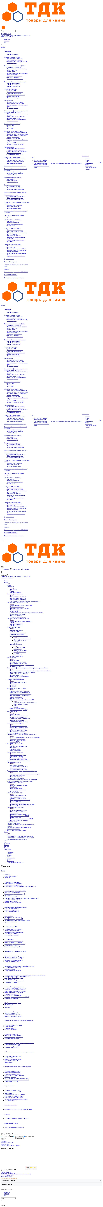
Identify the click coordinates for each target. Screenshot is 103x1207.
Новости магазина (7, 1136)
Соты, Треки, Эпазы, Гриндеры (14, 978)
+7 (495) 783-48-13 (6, 34)
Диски (7, 877)
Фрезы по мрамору (10, 1029)
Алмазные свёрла (15, 714)
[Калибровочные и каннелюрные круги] (17, 164)
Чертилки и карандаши (11, 1013)
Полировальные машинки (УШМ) (14, 1096)
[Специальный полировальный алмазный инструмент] (17, 167)
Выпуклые (8, 1007)
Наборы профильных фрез (12, 961)
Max (5, 42)
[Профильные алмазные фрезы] (17, 156)
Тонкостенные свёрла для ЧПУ (13, 946)
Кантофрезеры (9, 1093)
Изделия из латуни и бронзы (13, 1014)
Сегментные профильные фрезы (14, 957)
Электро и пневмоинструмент (18, 810)
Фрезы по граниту (10, 1028)
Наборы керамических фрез (13, 970)
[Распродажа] (17, 50)
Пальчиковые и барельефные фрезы (15, 991)
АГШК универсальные (12, 911)
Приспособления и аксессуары (18, 785)
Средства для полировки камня (22, 639)
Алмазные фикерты (10, 979)
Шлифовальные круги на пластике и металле (18, 976)
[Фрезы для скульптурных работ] (17, 176)
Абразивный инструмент (17, 765)
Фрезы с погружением (11, 998)
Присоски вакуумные (11, 1060)
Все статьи (4, 1141)
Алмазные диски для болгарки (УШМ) (21, 605)
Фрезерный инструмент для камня (19, 691)
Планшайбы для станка (11, 982)
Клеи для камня (14, 660)
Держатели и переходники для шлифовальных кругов (25, 774)
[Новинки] (17, 267)
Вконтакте (7, 39)
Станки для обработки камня (18, 795)
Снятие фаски (9, 1062)
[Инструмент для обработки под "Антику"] (17, 190)
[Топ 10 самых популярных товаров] (17, 276)
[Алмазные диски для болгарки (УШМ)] (17, 64)
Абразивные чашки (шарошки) (13, 1035)
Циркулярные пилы (10, 1100)
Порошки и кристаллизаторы (13, 929)
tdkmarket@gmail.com (6, 1176)
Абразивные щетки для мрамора (14, 1037)
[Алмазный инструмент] (17, 260)
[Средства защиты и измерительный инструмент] (17, 214)
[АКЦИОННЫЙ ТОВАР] (17, 273)
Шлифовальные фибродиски (13, 1038)
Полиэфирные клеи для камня (14, 919)
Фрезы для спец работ (11, 994)
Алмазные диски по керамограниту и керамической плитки (22, 898)
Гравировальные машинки (13, 1091)
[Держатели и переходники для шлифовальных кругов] (17, 201)
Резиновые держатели (11, 1047)
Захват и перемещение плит (13, 1059)
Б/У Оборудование (10, 1077)
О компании (10, 852)
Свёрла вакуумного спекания (13, 942)
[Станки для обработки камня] (17, 227)
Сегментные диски (11, 896)
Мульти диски (9, 895)
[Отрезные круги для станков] (17, 55)
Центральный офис (8, 1180)
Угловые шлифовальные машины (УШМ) (16, 1099)
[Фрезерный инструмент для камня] (17, 129)
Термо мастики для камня (12, 930)
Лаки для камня (9, 927)
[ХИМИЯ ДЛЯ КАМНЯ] (17, 87)
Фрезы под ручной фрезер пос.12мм (15, 988)
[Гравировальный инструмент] (17, 183)
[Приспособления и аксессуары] (17, 218)
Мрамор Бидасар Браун (7, 1142)
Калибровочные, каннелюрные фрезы (15, 989)
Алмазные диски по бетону (13, 899)
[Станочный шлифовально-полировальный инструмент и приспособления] (17, 109)
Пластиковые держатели (12, 1046)
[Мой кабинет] (1, 45)
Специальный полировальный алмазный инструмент (25, 737)
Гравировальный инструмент (18, 755)
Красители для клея (10, 921)
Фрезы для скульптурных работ (19, 746)
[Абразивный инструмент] (17, 193)
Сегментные (9, 1004)
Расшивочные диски (11, 901)
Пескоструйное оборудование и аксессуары (17, 1078)
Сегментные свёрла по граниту (14, 941)
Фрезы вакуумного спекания (13, 958)
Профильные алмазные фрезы (18, 726)
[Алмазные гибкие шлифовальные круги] (17, 80)
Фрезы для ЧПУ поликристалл (13, 995)
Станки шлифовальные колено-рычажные (17, 1080)
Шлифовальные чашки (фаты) (18, 682)
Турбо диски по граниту (12, 892)
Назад (8, 583)
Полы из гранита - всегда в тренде (10, 1145)
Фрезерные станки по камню (13, 1074)
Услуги (9, 834)
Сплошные (8, 1006)
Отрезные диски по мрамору (13, 885)
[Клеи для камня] (17, 99)
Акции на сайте (29, 1136)
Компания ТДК (5, 1144)
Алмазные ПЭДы (10, 969)
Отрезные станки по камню (13, 1072)
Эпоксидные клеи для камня (13, 917)
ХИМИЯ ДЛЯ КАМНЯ (16, 630)
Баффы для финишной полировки (14, 981)
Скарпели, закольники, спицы (13, 1016)
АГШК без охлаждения (12, 908)
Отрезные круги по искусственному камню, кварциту (20, 886)
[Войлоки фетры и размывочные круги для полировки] (17, 209)
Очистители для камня (12, 935)
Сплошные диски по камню (13, 902)
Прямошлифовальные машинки (14, 1097)
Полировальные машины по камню (15, 1075)
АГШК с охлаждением (12, 910)
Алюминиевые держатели (12, 1044)
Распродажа (13, 589)
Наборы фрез (9, 1026)
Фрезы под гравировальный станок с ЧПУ (25, 702)
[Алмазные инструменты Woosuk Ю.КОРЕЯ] (17, 270)
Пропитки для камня (19, 647)
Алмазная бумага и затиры (13, 967)
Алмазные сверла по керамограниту (15, 944)
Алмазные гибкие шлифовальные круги (21, 621)
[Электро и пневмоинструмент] (17, 243)
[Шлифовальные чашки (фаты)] (17, 122)
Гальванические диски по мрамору (15, 894)
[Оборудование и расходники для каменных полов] (17, 263)
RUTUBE (6, 41)
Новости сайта (19, 1136)
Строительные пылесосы (12, 1081)
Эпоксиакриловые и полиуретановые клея (17, 920)
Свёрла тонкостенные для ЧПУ (14, 992)
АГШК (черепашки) (11, 876)
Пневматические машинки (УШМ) (15, 1094)
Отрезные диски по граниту (13, 883)
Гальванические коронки (12, 945)
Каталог (9, 585)
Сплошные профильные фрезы (14, 960)
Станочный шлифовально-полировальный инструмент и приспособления (30, 670)
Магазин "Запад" (7, 1184)
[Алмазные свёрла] (17, 145)
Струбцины (9, 1057)
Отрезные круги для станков (18, 596)
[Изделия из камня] (17, 257)
